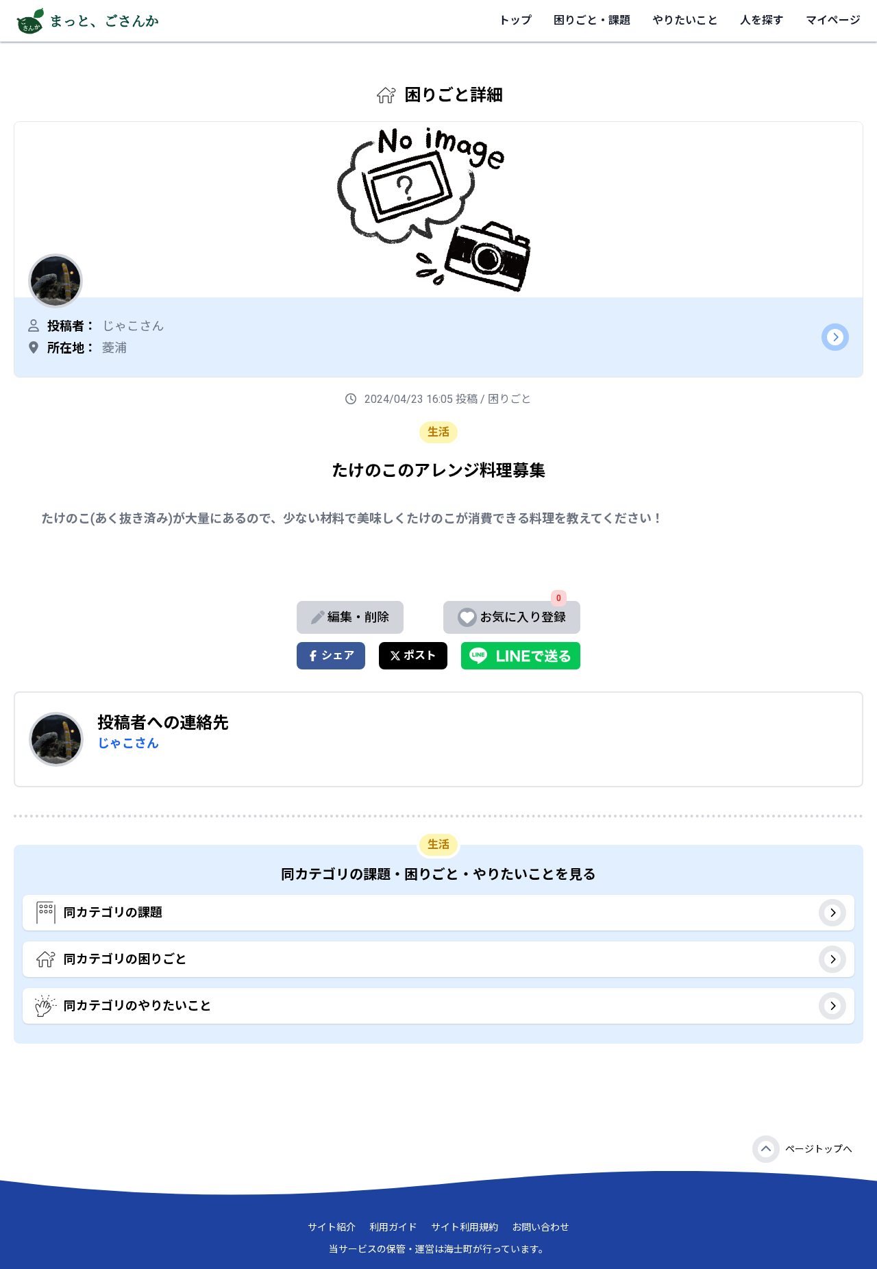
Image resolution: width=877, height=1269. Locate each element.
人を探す (762, 20)
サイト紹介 (332, 1227)
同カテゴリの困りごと (125, 959)
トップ (515, 20)
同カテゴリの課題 (113, 912)
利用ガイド (393, 1227)
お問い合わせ (540, 1227)
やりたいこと (685, 20)
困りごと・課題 (592, 20)
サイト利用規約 (464, 1227)
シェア (337, 655)
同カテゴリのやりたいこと (138, 1005)
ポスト (420, 655)
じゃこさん (128, 743)
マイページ (833, 20)
